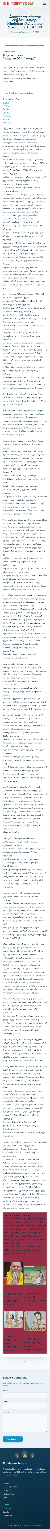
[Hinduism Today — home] (18, 3)
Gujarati (6, 112)
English (6, 102)
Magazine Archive (10, 1487)
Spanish (6, 115)
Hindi (5, 105)
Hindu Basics (8, 1494)
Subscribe (7, 1508)
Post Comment (12, 1439)
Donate (6, 1512)
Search (6, 1498)
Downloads (7, 1516)
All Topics (7, 1490)
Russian (6, 122)
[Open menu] (44, 3)
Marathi (6, 119)
